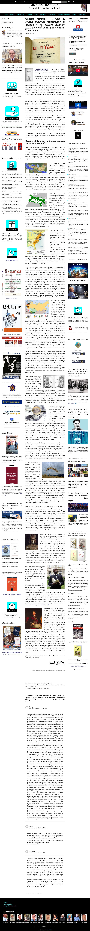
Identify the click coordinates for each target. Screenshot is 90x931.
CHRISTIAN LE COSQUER (75, 192)
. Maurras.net (71, 94)
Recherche (83, 14)
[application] (78, 70)
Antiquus (32, 707)
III (71, 526)
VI (77, 526)
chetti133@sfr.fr (71, 403)
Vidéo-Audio (43, 14)
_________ (11, 465)
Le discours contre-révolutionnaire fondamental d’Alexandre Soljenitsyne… (78, 249)
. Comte (70, 90)
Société (36, 14)
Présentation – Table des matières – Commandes (12, 594)
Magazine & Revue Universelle (79, 93)
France (37, 683)
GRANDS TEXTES (43, 683)
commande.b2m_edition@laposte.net (78, 666)
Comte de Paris (20, 14)
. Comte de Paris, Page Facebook (75, 91)
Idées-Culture (51, 14)
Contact (5, 902)
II (70, 526)
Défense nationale (31, 683)
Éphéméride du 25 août (79, 185)
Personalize (64, 1)
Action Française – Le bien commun (76, 95)
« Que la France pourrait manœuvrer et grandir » (38, 688)
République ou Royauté (64, 14)
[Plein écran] (86, 75)
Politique (11, 14)
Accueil (6, 14)
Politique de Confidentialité (10, 906)
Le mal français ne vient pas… (78, 193)
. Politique (70, 93)
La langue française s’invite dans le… (79, 158)
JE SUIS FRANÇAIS (45, 5)
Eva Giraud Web (48, 930)
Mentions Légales (8, 904)
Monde (50, 683)
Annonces (29, 14)
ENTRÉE (69, 453)
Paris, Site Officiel (77, 90)
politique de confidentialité (75, 50)
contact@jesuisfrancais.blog (14, 617)
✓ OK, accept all (56, 1)
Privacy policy (71, 1)
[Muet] (84, 75)
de (72, 90)
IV (74, 526)
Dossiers (74, 14)
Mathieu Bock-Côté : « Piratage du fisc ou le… (78, 230)
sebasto (31, 826)
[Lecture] (69, 75)
